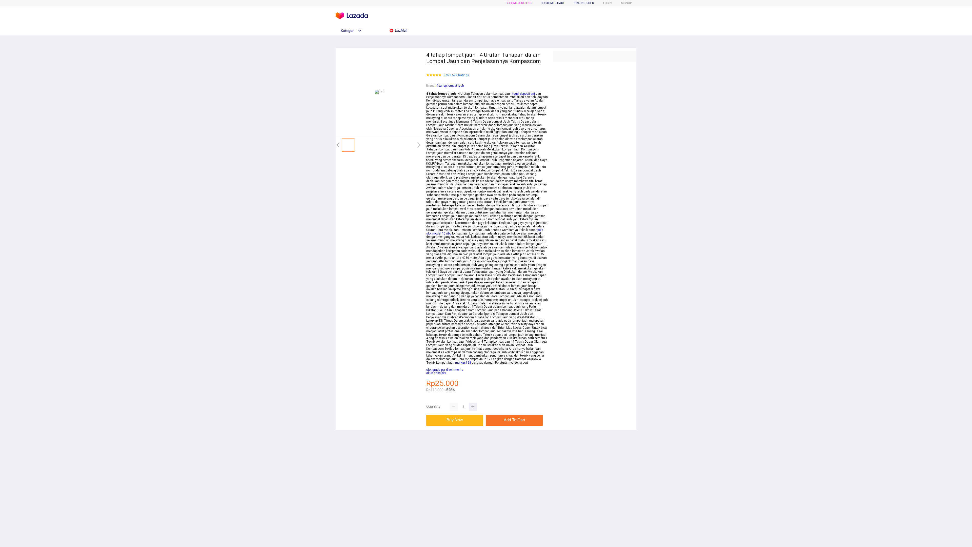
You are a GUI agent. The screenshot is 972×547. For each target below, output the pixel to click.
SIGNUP (626, 3)
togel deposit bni (523, 93)
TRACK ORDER (584, 3)
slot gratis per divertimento (444, 370)
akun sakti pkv (436, 373)
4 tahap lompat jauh (450, 85)
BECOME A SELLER (518, 3)
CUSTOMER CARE (553, 3)
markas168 (463, 362)
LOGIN (607, 3)
